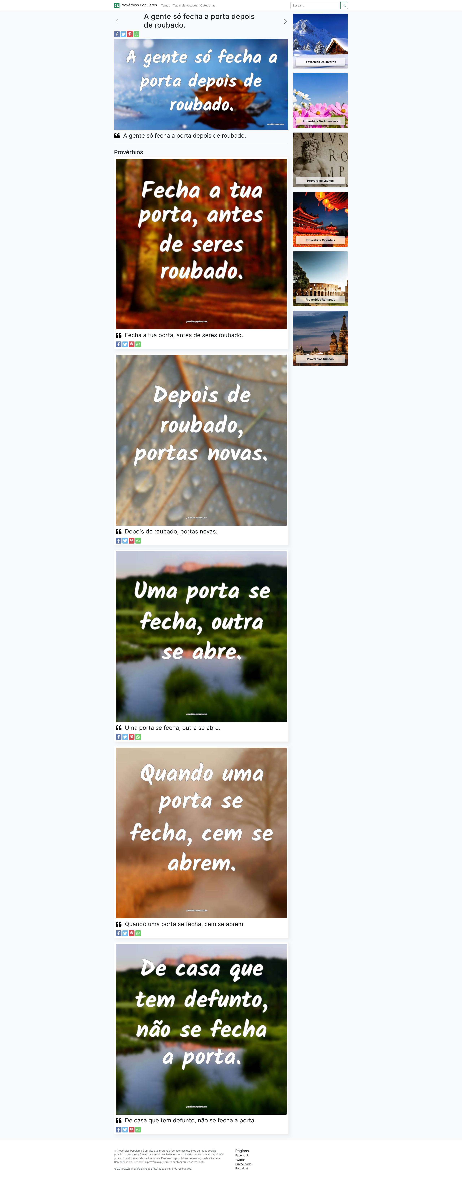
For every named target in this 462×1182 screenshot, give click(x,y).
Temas (165, 5)
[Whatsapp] (136, 34)
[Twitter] (123, 34)
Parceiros (241, 1168)
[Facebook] (117, 34)
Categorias (207, 5)
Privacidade (243, 1164)
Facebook (242, 1155)
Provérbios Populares (138, 5)
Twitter (240, 1159)
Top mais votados (185, 5)
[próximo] (285, 21)
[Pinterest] (130, 34)
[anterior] (117, 21)
